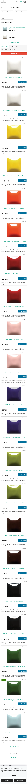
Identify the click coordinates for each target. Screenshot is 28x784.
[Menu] (24, 1)
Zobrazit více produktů (13, 42)
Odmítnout (7, 780)
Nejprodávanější (5, 49)
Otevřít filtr (14, 53)
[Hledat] (16, 1)
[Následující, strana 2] (14, 750)
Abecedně (12, 49)
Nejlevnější (12, 46)
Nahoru (15, 757)
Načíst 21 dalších (14, 746)
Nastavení (13, 775)
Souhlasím (20, 780)
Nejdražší (18, 46)
